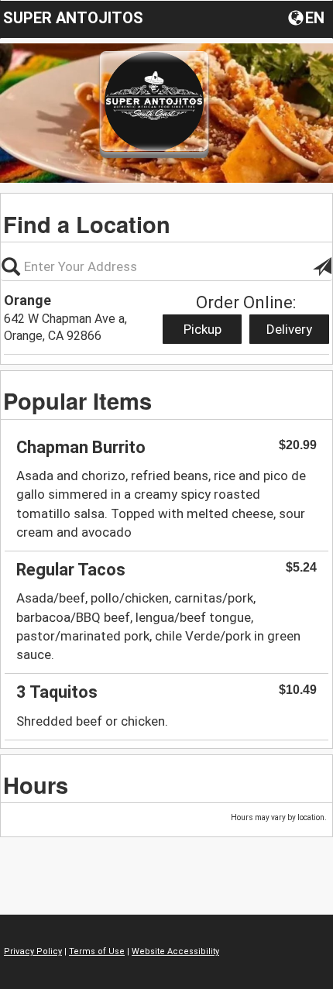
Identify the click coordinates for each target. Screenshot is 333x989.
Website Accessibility (175, 951)
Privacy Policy (33, 951)
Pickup (202, 329)
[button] (308, 17)
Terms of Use (97, 951)
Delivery (289, 329)
